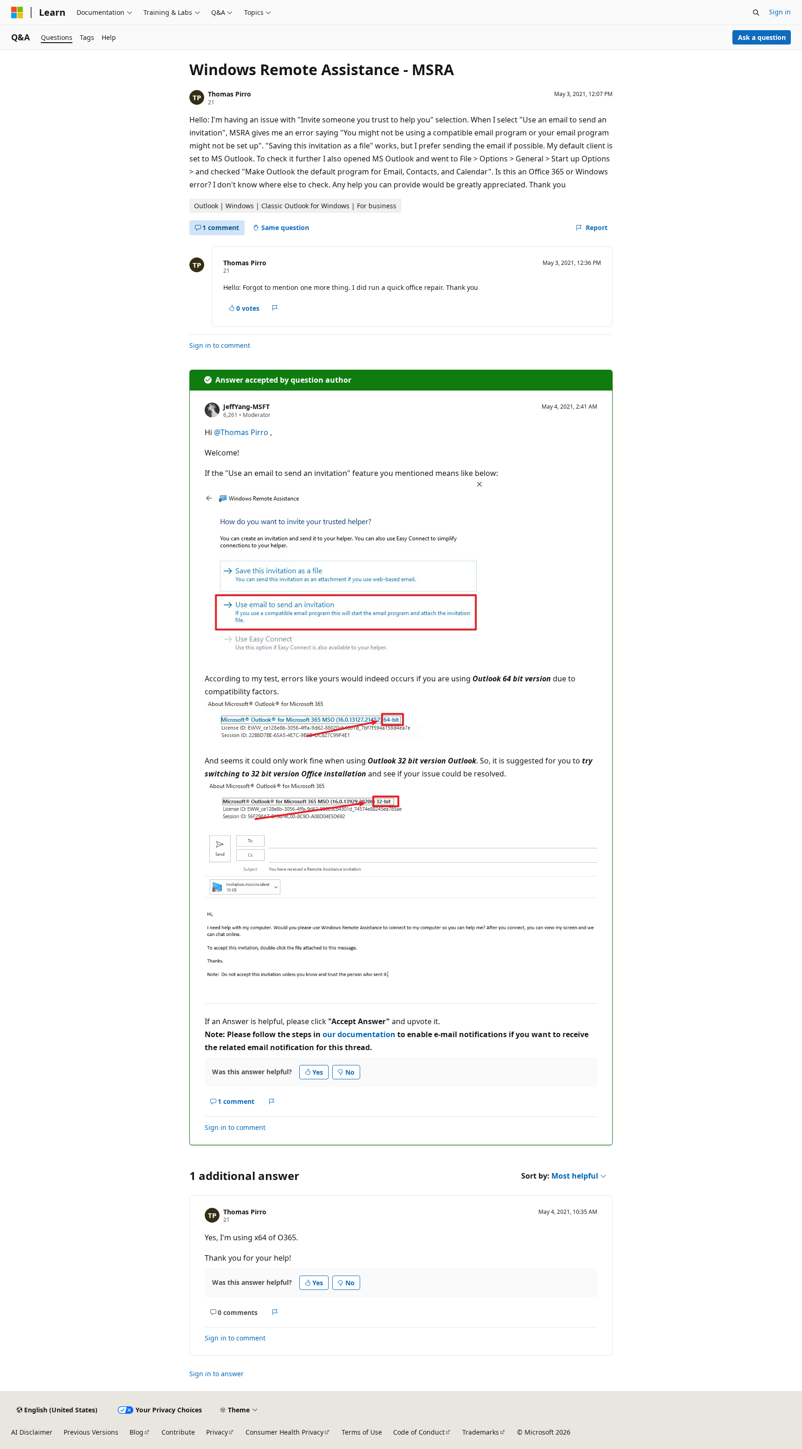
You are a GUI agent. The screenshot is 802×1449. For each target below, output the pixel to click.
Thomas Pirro (229, 94)
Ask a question (762, 37)
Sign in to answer (216, 1373)
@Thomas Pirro (242, 432)
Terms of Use (362, 1432)
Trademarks (480, 1432)
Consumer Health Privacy (284, 1432)
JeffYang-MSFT (246, 406)
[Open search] (756, 12)
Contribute (178, 1432)
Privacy (217, 1432)
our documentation (359, 1034)
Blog (136, 1432)
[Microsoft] (17, 12)
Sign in (780, 11)
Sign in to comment (219, 345)
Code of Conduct (419, 1432)
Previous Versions (91, 1432)
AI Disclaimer (31, 1432)
